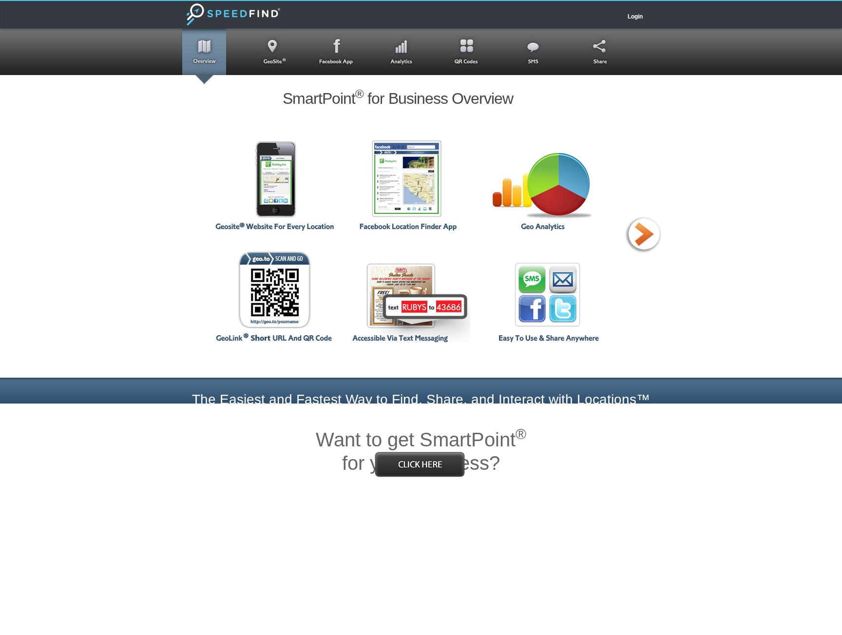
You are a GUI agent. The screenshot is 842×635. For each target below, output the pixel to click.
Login (635, 16)
